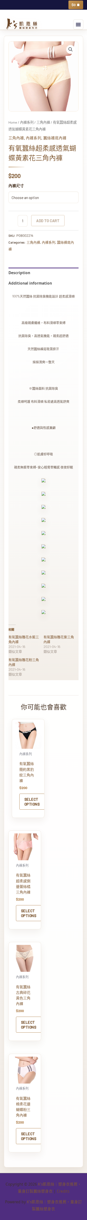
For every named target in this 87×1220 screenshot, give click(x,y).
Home (12, 122)
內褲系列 (27, 122)
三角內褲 (43, 122)
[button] (78, 24)
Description (19, 272)
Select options (32, 801)
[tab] (43, 273)
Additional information (30, 283)
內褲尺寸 (16, 185)
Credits (63, 1191)
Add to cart (47, 220)
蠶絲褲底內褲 (54, 138)
